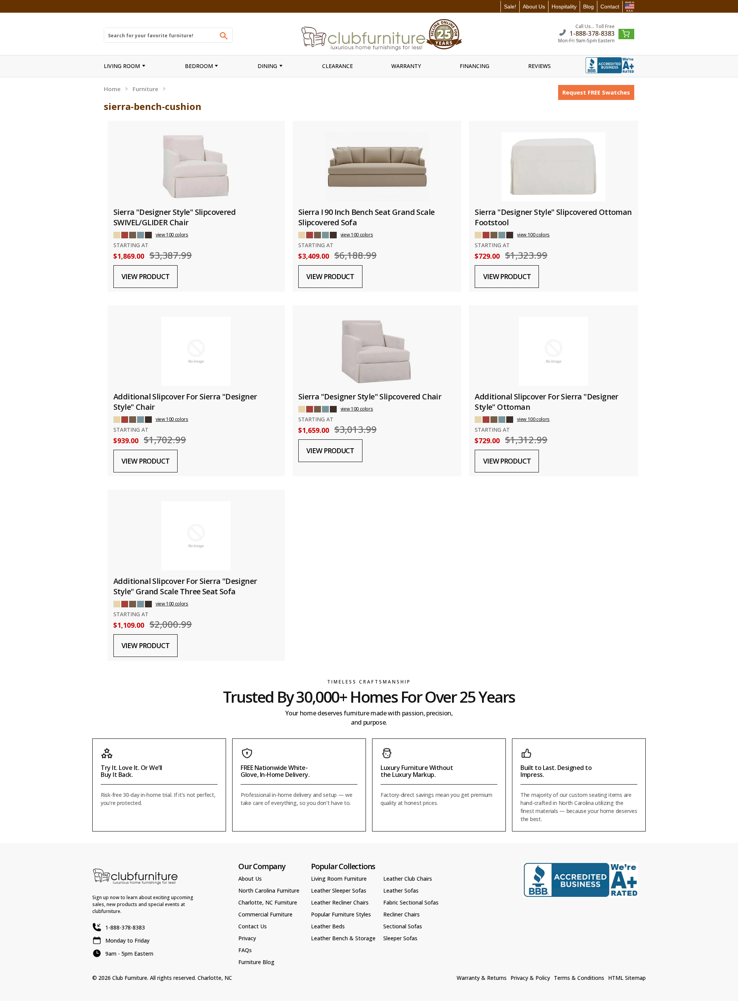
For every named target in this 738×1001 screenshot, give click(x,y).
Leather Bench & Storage (343, 938)
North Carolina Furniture (268, 890)
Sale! (510, 6)
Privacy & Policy (530, 977)
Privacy (247, 938)
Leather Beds (328, 926)
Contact (609, 6)
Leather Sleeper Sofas (338, 890)
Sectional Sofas (402, 926)
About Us (534, 6)
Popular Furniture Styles (341, 914)
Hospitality (564, 6)
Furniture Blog (256, 962)
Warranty (406, 66)
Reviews (539, 66)
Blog (588, 6)
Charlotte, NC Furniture (267, 902)
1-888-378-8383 (592, 33)
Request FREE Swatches (596, 92)
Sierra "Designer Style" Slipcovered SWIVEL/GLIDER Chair (174, 217)
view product (145, 276)
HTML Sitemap (627, 977)
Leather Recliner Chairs (340, 902)
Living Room (122, 66)
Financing (474, 66)
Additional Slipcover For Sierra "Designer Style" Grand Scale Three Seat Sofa (185, 586)
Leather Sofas (401, 890)
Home (112, 89)
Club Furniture (129, 977)
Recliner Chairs (401, 914)
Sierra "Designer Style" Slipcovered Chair (369, 396)
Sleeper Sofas (400, 938)
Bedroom (199, 66)
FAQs (245, 950)
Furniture (145, 89)
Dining (267, 66)
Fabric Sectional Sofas (411, 902)
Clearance (337, 66)
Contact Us (252, 926)
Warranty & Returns (482, 977)
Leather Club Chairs (407, 878)
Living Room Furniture (339, 878)
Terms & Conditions (579, 977)
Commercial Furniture (265, 914)
